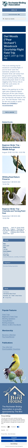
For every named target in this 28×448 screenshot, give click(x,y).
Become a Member (9, 335)
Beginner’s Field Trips (10, 317)
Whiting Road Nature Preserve (11, 178)
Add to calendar (9, 112)
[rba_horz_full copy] (14, 2)
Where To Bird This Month (11, 325)
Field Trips (5, 253)
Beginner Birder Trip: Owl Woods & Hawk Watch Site (6, 230)
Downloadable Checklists (11, 349)
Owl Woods (22, 256)
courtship (16, 256)
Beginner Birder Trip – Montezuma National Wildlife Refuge (11, 147)
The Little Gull (7, 347)
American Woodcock (8, 256)
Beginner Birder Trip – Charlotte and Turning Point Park (13, 211)
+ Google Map (7, 297)
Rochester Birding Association (10, 266)
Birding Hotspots (8, 323)
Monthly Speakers (8, 319)
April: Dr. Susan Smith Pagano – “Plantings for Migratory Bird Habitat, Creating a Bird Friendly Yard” (17, 230)
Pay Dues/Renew (8, 337)
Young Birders (7, 321)
